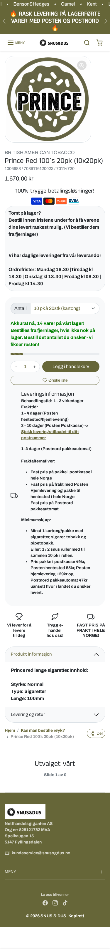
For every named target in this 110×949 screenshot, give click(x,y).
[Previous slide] (7, 779)
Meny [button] (10, 871)
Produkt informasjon (31, 654)
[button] (16, 42)
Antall (20, 308)
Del (100, 733)
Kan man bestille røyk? (43, 730)
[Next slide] (103, 779)
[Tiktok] (65, 902)
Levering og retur (28, 714)
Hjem (10, 730)
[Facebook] (45, 902)
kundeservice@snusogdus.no (41, 853)
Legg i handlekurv (71, 366)
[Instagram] (55, 902)
